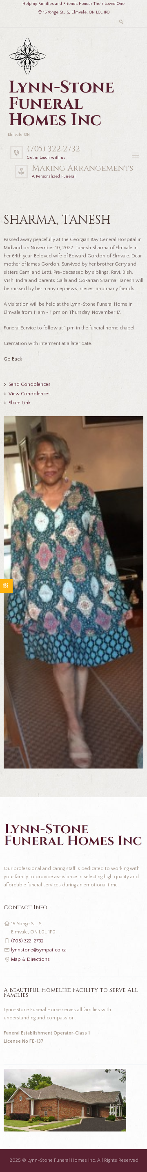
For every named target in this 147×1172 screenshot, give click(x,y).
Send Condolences (30, 384)
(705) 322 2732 (53, 148)
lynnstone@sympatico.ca (39, 950)
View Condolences (30, 394)
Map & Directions (30, 959)
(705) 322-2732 (27, 941)
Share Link (20, 403)
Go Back (13, 359)
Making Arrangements (82, 168)
